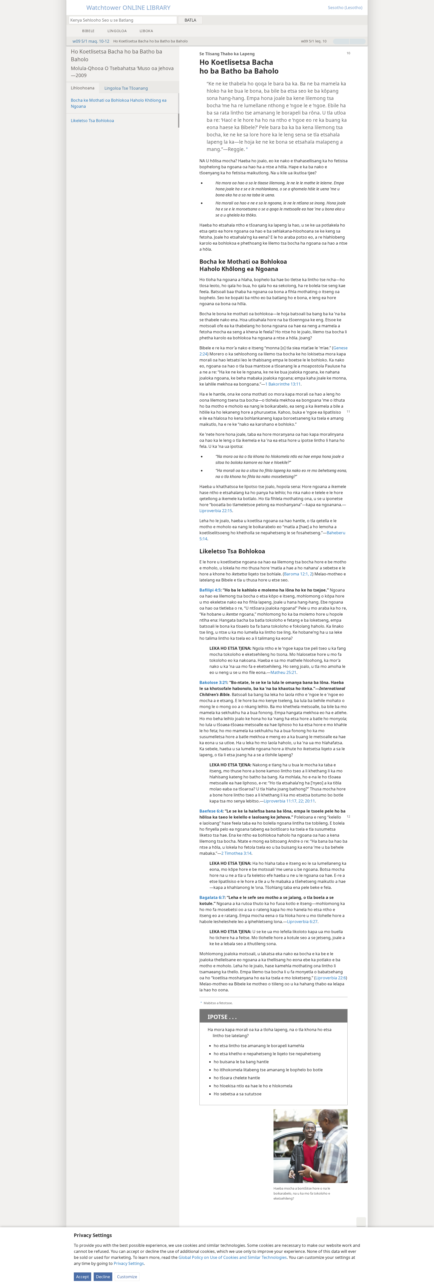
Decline (103, 1276)
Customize (127, 1276)
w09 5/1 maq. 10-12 (91, 41)
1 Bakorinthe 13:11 (283, 384)
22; (300, 801)
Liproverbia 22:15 (215, 510)
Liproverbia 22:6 (330, 978)
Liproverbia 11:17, (280, 801)
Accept (82, 1276)
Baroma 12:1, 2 (298, 574)
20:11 (309, 801)
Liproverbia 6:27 (302, 921)
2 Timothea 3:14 (236, 853)
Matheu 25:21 (283, 672)
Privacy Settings (129, 1263)
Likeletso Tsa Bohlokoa (92, 120)
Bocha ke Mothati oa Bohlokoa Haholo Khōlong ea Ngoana (119, 103)
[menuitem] (362, 20)
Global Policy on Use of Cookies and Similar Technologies (233, 1257)
